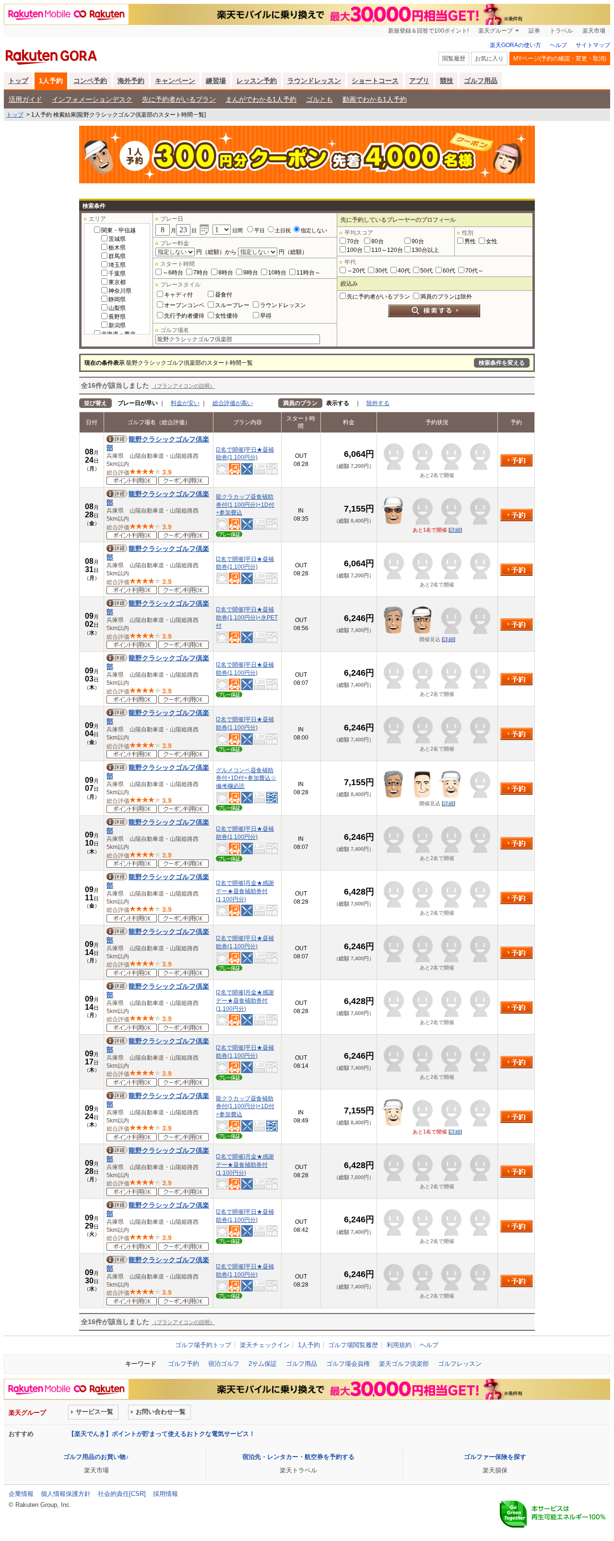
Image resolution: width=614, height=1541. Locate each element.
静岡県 (117, 299)
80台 (377, 241)
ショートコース (375, 80)
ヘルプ (558, 45)
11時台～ (308, 272)
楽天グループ (495, 30)
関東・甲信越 (118, 230)
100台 (355, 250)
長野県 (117, 316)
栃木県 (117, 247)
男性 (470, 241)
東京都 (117, 282)
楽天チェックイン (265, 1345)
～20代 (356, 270)
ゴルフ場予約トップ (203, 1345)
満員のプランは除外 (446, 296)
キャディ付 (178, 294)
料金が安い (185, 403)
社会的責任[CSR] (122, 1493)
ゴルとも (319, 99)
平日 (259, 230)
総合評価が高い (233, 403)
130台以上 (425, 250)
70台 (353, 241)
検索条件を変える (502, 362)
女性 (491, 241)
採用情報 (165, 1493)
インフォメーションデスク (92, 99)
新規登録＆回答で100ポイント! (428, 30)
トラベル (561, 30)
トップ (18, 80)
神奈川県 (119, 290)
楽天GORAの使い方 (515, 45)
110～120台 (387, 250)
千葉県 (117, 273)
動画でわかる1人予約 (374, 99)
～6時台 (173, 272)
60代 (449, 270)
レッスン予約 (256, 80)
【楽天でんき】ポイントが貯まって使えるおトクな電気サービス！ (161, 1433)
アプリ (419, 80)
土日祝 (283, 230)
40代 (404, 270)
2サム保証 (262, 1363)
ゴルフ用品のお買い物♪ (96, 1456)
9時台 (250, 272)
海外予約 (131, 80)
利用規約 (399, 1345)
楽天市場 (593, 30)
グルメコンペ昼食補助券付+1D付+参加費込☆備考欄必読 (246, 778)
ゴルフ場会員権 (348, 1363)
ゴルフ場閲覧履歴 (353, 1345)
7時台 (200, 272)
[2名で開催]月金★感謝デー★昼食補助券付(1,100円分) (245, 891)
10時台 (277, 272)
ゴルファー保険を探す (495, 1456)
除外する (378, 403)
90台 (418, 241)
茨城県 (117, 239)
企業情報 (21, 1493)
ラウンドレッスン (314, 80)
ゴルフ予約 (183, 1363)
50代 (426, 270)
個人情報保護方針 (66, 1493)
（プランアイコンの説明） (183, 386)
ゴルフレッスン (460, 1363)
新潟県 (117, 325)
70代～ (474, 270)
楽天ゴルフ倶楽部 (404, 1363)
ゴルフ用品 (480, 80)
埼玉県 (117, 265)
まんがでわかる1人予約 (260, 99)
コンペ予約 (90, 80)
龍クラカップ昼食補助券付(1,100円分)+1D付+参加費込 (245, 504)
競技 (446, 80)
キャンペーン (175, 80)
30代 (381, 270)
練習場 (216, 80)
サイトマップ (593, 45)
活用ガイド (25, 99)
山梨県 (117, 308)
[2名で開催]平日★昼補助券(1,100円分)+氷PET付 (247, 617)
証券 (534, 30)
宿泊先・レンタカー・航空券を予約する (298, 1456)
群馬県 (117, 256)
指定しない (314, 230)
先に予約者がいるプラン (179, 99)
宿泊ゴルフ (223, 1363)
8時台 (225, 272)
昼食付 (223, 294)
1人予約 (51, 80)
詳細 (455, 530)
